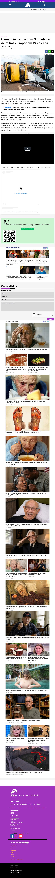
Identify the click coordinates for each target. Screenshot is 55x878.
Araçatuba (13, 845)
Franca (12, 852)
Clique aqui (7, 107)
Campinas (13, 850)
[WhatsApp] (49, 51)
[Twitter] (52, 51)
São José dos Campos (16, 859)
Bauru (12, 848)
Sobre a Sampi (14, 865)
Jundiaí (12, 854)
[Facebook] (46, 51)
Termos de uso (14, 868)
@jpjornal (16, 833)
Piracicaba (13, 856)
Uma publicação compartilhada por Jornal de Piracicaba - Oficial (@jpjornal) (20, 212)
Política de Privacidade (16, 870)
